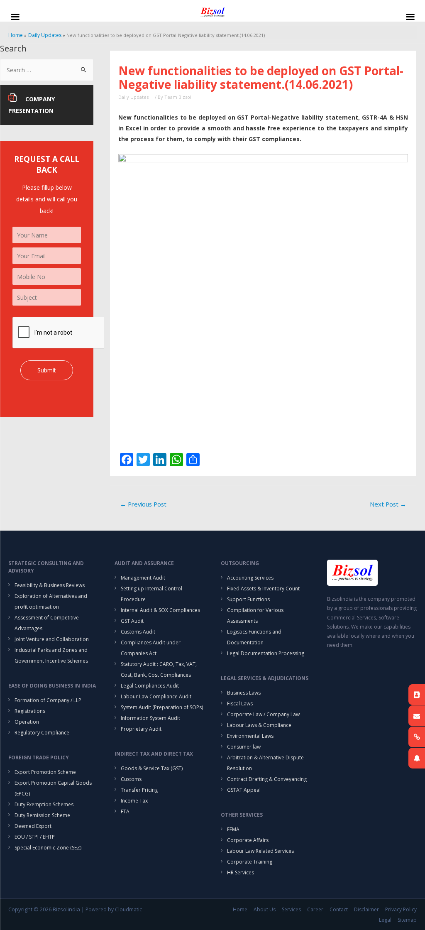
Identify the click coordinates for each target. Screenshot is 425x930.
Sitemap (407, 919)
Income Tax (134, 800)
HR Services (240, 872)
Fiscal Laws (240, 703)
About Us (265, 909)
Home (240, 909)
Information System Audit (150, 718)
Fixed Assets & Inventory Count (263, 588)
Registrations (30, 711)
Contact (339, 909)
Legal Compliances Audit (150, 685)
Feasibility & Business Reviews (50, 585)
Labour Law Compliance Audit (156, 696)
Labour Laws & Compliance (259, 725)
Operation (27, 721)
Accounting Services (250, 577)
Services (291, 909)
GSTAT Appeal (244, 789)
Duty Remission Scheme (42, 815)
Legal (385, 919)
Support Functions (248, 599)
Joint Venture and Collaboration (52, 639)
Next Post (388, 504)
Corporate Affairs (248, 840)
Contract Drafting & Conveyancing (267, 779)
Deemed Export (33, 826)
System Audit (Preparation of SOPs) (162, 707)
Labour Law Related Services (260, 850)
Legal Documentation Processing (265, 653)
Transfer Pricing (139, 789)
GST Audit (132, 620)
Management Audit (143, 577)
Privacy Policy (401, 909)
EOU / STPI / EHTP (35, 836)
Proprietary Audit (141, 728)
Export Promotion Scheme (45, 772)
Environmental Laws (250, 735)
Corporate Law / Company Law (263, 714)
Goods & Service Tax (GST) (152, 768)
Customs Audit (138, 631)
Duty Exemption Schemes (44, 804)
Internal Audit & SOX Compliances (160, 610)
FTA (125, 811)
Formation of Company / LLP (48, 700)
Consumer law (244, 746)
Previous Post (143, 504)
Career (315, 909)
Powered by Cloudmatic (113, 909)
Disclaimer (366, 909)
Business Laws (244, 692)
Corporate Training (249, 861)
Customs (131, 779)
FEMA (233, 829)
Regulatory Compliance (42, 732)
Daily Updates (133, 97)
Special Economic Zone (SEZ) (48, 847)
